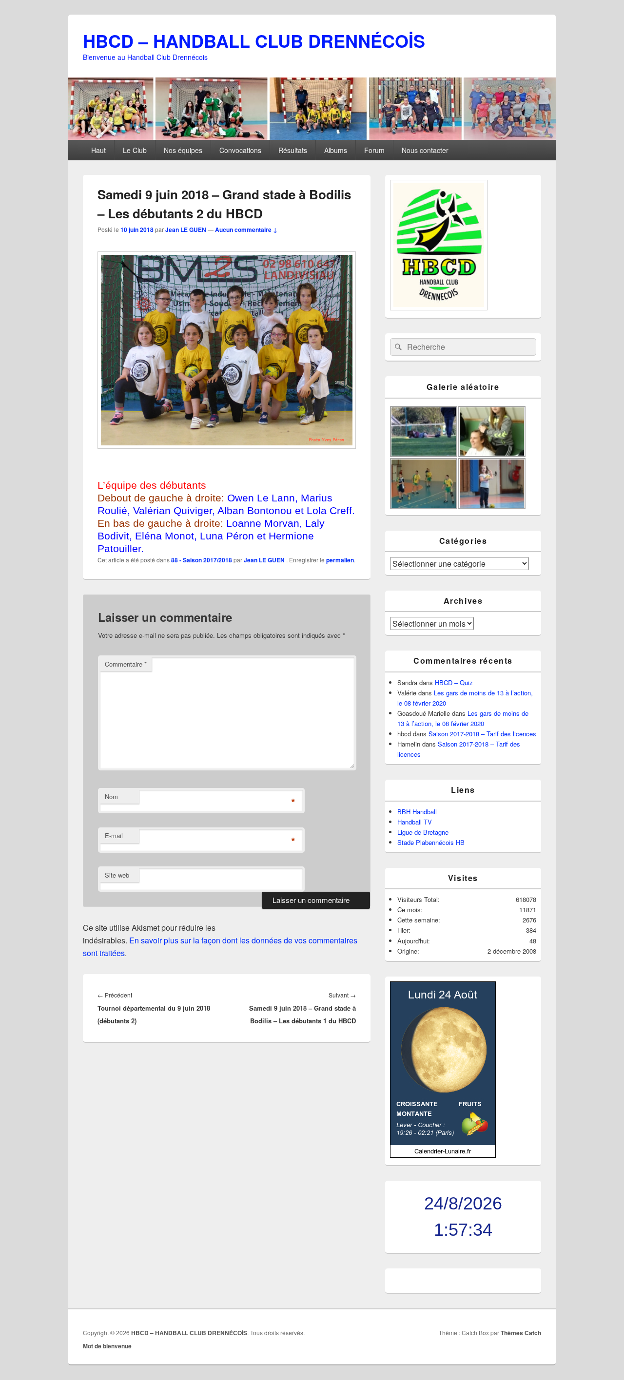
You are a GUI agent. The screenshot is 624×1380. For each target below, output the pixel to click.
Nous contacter (425, 150)
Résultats (292, 150)
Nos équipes (183, 150)
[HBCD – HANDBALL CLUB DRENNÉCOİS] (312, 136)
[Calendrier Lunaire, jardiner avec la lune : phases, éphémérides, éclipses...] (443, 1155)
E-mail (114, 835)
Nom (111, 796)
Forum (374, 150)
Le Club (135, 150)
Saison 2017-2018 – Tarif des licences (482, 733)
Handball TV (414, 821)
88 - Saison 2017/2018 (201, 560)
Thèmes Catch (521, 1332)
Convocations (240, 150)
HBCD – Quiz (454, 682)
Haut (98, 150)
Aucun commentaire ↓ (246, 229)
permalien (340, 560)
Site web (117, 875)
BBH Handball (417, 811)
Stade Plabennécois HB (431, 842)
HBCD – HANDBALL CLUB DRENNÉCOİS (254, 40)
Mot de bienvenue (107, 1346)
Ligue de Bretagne (422, 832)
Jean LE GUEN (185, 229)
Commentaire (126, 664)
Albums (335, 150)
